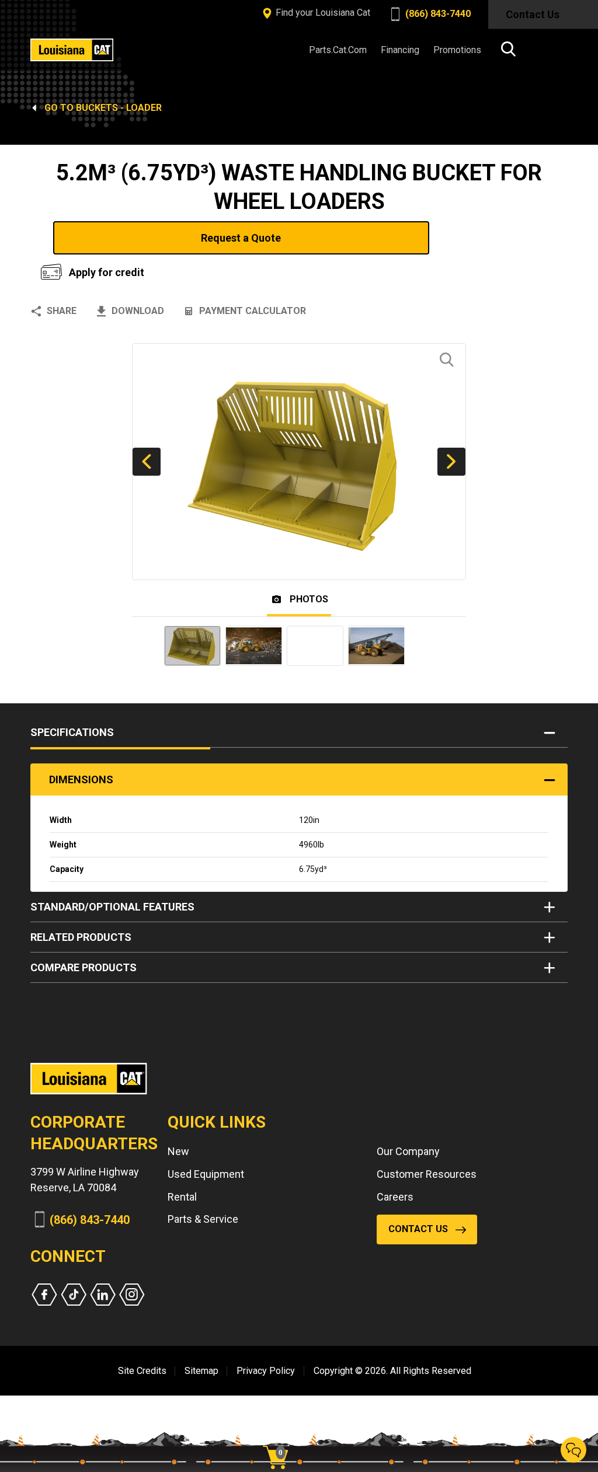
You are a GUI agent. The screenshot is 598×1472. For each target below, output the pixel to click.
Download (138, 310)
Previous (147, 462)
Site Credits (142, 1370)
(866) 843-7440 (437, 13)
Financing (400, 49)
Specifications (72, 732)
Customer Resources (427, 1174)
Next (451, 462)
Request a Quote (241, 238)
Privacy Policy (266, 1370)
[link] (279, 1437)
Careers (395, 1197)
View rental (501, 238)
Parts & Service (203, 1219)
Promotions (457, 49)
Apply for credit (106, 272)
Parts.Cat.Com (338, 49)
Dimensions (81, 779)
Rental (182, 1197)
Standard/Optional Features (112, 907)
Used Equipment (206, 1174)
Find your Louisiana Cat (321, 12)
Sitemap (201, 1370)
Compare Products (83, 967)
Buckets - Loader (119, 107)
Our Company (408, 1151)
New (178, 1151)
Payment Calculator (252, 310)
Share (62, 310)
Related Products (80, 937)
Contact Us (532, 14)
